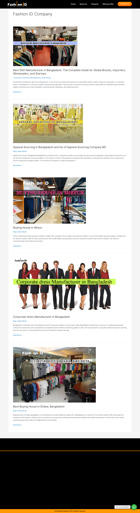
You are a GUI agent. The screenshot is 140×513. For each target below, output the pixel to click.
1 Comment (17, 78)
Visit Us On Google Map (68, 485)
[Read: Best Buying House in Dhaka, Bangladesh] (54, 375)
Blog (14, 151)
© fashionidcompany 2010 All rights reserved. (70, 511)
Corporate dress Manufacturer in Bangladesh (41, 316)
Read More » (17, 92)
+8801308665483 (102, 477)
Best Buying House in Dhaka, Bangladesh (39, 406)
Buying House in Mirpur (27, 227)
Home (71, 4)
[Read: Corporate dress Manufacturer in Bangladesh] (64, 285)
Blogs (69, 475)
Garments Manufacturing (32, 78)
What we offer (108, 4)
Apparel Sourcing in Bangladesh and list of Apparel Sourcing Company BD (59, 147)
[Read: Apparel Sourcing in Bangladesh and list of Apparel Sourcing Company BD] (48, 123)
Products (92, 4)
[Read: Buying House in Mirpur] (49, 200)
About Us (81, 4)
